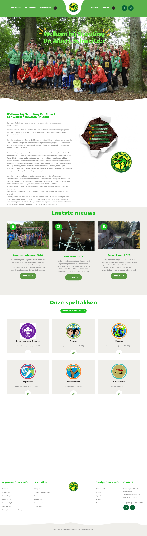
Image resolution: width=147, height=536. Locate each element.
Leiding (99, 492)
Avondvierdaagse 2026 (28, 255)
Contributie (6, 499)
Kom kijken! (100, 489)
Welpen (73, 341)
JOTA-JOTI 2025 (73, 256)
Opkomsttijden (8, 503)
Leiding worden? (8, 506)
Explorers (28, 381)
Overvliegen (7, 496)
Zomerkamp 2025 (119, 255)
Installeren (6, 492)
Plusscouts (119, 381)
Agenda (99, 496)
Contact (99, 503)
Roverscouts (73, 381)
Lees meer (28, 276)
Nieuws (98, 499)
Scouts (119, 341)
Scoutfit (5, 489)
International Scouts (28, 341)
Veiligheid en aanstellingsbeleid (14, 510)
